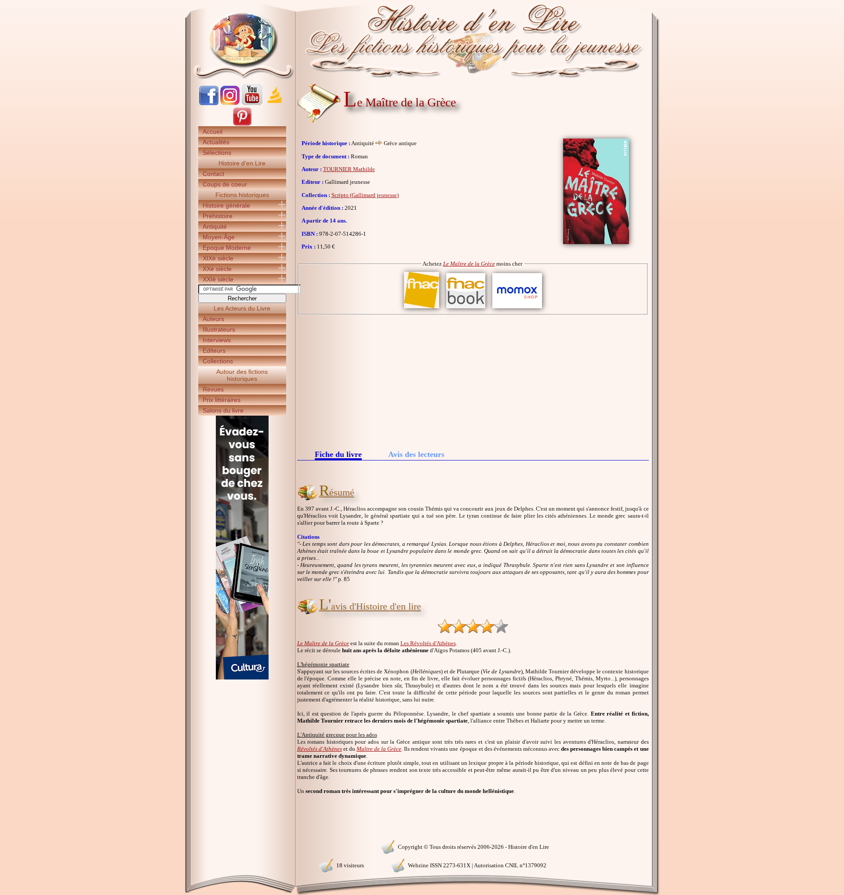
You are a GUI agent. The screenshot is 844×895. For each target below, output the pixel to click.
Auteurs (213, 318)
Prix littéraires (221, 399)
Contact (213, 173)
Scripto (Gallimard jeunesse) (365, 195)
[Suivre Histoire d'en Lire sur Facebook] (208, 103)
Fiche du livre (338, 455)
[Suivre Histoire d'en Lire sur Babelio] (274, 103)
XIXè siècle (218, 258)
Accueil (212, 131)
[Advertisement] (473, 380)
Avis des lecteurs (416, 454)
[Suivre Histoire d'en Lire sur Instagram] (230, 103)
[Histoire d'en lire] (422, 39)
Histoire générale (226, 205)
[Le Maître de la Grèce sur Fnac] (421, 308)
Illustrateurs (219, 329)
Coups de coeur (225, 184)
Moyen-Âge (219, 237)
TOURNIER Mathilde (349, 169)
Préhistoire (218, 215)
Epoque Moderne (227, 247)
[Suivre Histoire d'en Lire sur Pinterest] (242, 124)
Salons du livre (223, 410)
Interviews (217, 339)
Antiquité (215, 226)
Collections (218, 361)
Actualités (216, 142)
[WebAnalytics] (241, 846)
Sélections (217, 152)
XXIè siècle (218, 279)
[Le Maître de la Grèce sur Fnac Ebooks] (466, 308)
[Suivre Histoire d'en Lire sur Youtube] (251, 103)
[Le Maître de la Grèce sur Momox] (517, 308)
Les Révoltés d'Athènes (428, 643)
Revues (213, 389)
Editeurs (214, 350)
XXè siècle (217, 268)
